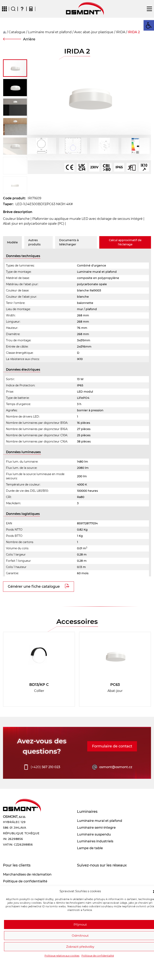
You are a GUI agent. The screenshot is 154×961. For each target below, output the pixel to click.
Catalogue (17, 32)
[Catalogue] (4, 8)
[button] (149, 25)
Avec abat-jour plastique (93, 32)
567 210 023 (45, 767)
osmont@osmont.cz (115, 767)
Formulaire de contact (112, 746)
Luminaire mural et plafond (50, 32)
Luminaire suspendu (94, 834)
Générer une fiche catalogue (34, 586)
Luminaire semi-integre (96, 827)
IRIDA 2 (134, 32)
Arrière (29, 39)
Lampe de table (90, 848)
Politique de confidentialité (97, 955)
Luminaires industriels (95, 841)
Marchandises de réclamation (27, 874)
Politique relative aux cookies (62, 955)
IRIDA (120, 32)
